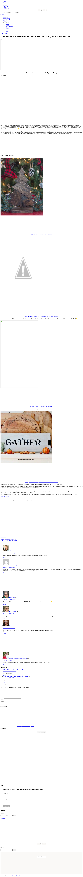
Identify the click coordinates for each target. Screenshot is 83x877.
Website (2, 703)
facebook (3, 818)
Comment (3, 696)
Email (2, 701)
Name (2, 699)
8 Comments (3, 537)
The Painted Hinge (4, 14)
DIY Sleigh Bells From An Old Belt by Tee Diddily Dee (41, 406)
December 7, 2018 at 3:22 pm (9, 599)
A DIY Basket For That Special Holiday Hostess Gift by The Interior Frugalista (41, 316)
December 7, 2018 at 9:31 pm (9, 628)
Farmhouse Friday (5, 33)
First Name (5, 793)
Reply (4, 557)
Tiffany (10, 550)
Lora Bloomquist (12, 611)
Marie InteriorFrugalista (14, 565)
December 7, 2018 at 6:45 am (9, 567)
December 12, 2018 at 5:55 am (9, 660)
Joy (10, 625)
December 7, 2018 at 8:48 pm (9, 613)
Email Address (6, 799)
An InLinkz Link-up (5, 496)
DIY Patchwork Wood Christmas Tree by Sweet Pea (41, 234)
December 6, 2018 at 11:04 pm (9, 553)
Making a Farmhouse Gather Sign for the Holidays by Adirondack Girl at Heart (41, 482)
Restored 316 (19, 875)
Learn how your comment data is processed (25, 726)
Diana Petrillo (12, 597)
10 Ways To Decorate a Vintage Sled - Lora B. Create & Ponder (17, 669)
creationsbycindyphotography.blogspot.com (18, 658)
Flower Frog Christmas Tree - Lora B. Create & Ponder (15, 676)
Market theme (12, 875)
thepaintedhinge (42, 732)
